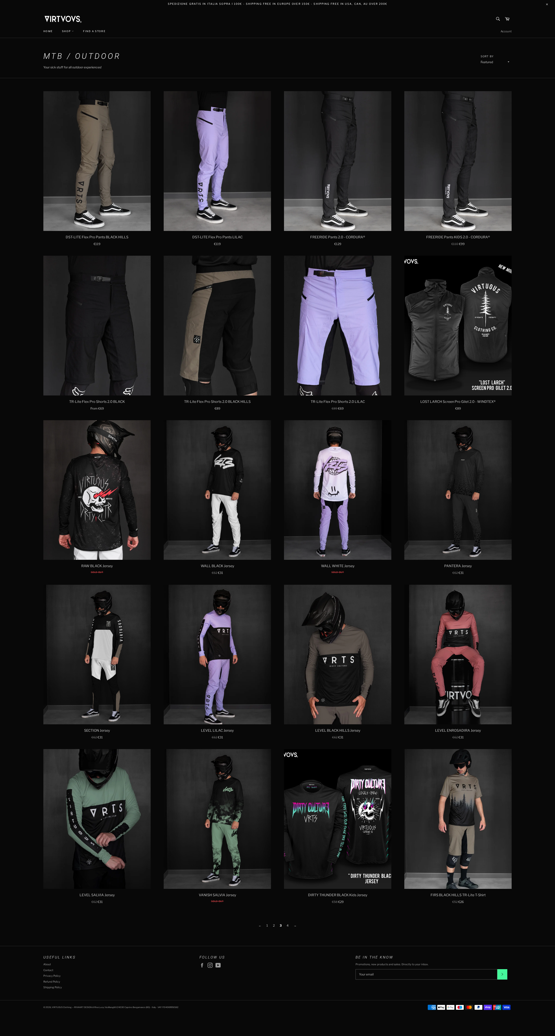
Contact (48, 970)
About (47, 964)
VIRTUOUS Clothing (62, 1007)
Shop (67, 31)
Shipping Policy (52, 987)
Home (48, 31)
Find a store (94, 31)
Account (506, 31)
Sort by (487, 56)
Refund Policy (51, 981)
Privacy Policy (51, 975)
